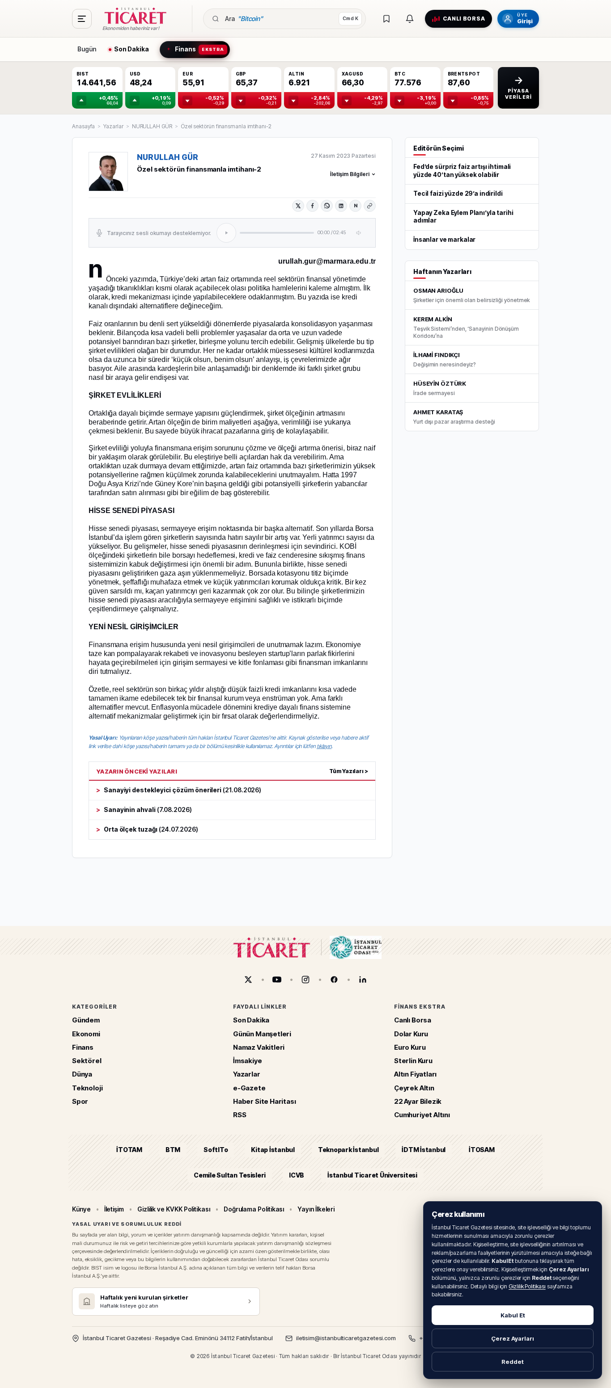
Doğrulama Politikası (254, 1209)
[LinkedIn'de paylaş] (341, 206)
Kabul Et (513, 1315)
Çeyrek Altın (414, 1088)
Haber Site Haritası (264, 1101)
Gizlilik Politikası (527, 1286)
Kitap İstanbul (272, 1149)
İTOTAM (129, 1149)
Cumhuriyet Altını (422, 1114)
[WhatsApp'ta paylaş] (327, 206)
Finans (82, 1047)
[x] (248, 979)
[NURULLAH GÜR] (108, 171)
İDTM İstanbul (424, 1149)
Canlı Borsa (412, 1020)
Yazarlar (113, 126)
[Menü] (82, 19)
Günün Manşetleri (262, 1034)
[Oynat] (226, 233)
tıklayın (324, 746)
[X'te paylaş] (298, 206)
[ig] (305, 979)
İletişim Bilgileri (349, 174)
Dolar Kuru (411, 1034)
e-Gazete (249, 1088)
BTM (172, 1149)
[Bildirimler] (410, 19)
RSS (239, 1114)
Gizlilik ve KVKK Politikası (173, 1209)
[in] (363, 979)
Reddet (512, 1361)
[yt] (277, 979)
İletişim (114, 1209)
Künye (81, 1209)
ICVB (296, 1175)
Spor (80, 1101)
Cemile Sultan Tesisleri (230, 1175)
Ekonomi (86, 1034)
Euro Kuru (409, 1047)
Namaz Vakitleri (258, 1047)
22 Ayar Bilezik (417, 1101)
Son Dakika (251, 1020)
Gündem (86, 1020)
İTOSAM (482, 1149)
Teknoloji (87, 1088)
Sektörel (87, 1060)
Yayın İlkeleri (316, 1209)
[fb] (334, 979)
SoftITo (216, 1149)
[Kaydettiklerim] (386, 19)
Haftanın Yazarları (442, 271)
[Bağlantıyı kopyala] (370, 206)
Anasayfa (83, 126)
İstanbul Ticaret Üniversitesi (372, 1175)
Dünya (82, 1074)
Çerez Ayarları (512, 1338)
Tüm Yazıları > (348, 771)
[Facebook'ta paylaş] (312, 206)
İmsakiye (247, 1060)
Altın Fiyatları (415, 1074)
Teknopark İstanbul (348, 1149)
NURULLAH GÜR (152, 126)
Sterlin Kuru (413, 1060)
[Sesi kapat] (359, 233)
